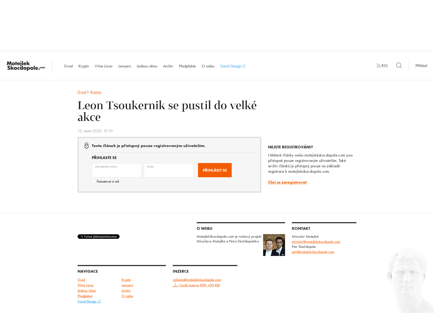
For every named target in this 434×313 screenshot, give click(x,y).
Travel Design (231, 66)
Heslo (150, 166)
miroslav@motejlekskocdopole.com (316, 241)
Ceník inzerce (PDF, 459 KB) (199, 285)
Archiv (168, 66)
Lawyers (124, 66)
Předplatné (187, 66)
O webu (208, 66)
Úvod (68, 66)
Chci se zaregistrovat (287, 182)
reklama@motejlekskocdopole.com (197, 279)
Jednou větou (147, 66)
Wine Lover (104, 66)
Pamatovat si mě (108, 181)
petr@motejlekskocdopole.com (313, 251)
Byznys (95, 91)
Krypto (83, 66)
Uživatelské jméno (106, 166)
